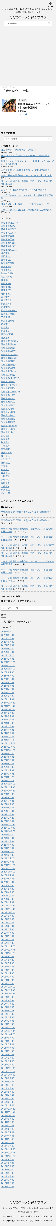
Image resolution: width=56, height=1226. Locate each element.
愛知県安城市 (8, 368)
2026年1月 (7, 659)
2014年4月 (7, 1136)
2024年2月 (7, 736)
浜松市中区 (8, 229)
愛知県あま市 (8, 395)
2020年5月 (7, 889)
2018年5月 (7, 970)
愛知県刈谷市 (8, 422)
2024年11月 (8, 706)
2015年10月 (8, 1075)
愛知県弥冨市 (8, 405)
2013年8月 (7, 1163)
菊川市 (6, 270)
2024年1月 (7, 740)
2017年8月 (7, 1000)
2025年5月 (7, 686)
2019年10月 (8, 912)
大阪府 (5, 476)
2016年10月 (8, 1034)
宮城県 (5, 436)
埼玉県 (5, 456)
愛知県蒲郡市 (9, 365)
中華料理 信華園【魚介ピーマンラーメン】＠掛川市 (26, 175)
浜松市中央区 (9, 223)
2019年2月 (7, 939)
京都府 (5, 480)
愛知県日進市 (8, 375)
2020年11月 (8, 868)
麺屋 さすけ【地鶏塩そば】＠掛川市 (18, 150)
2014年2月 (7, 1142)
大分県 (5, 486)
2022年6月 (7, 804)
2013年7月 (7, 1166)
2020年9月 (7, 875)
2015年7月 (7, 1085)
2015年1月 (7, 1105)
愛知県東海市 (8, 409)
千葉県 (5, 446)
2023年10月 (8, 750)
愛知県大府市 (8, 412)
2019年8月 (7, 919)
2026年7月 (7, 638)
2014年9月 (7, 1119)
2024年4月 (7, 730)
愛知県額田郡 (8, 361)
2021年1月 (7, 862)
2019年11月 (8, 909)
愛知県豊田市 (9, 371)
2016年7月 (7, 1044)
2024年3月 (7, 733)
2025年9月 (7, 672)
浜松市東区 (8, 233)
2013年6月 (7, 1170)
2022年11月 (8, 787)
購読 (3, 615)
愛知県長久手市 (9, 385)
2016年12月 (8, 1027)
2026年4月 (7, 649)
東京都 (5, 449)
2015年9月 (7, 1078)
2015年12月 (8, 1068)
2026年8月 (7, 635)
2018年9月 (7, 956)
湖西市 (5, 253)
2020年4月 (7, 892)
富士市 (5, 297)
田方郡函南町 (9, 321)
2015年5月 (7, 1092)
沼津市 (5, 307)
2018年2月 (7, 980)
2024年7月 (7, 720)
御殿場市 (6, 304)
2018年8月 (7, 960)
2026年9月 (7, 632)
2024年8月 (7, 716)
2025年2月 (7, 696)
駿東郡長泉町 (8, 314)
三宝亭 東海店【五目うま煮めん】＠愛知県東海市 (25, 170)
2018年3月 (7, 977)
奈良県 (5, 469)
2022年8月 (7, 797)
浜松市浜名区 (9, 226)
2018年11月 (8, 950)
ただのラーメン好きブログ (28, 17)
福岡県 (5, 483)
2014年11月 (8, 1112)
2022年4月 (7, 811)
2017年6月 (7, 1007)
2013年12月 (8, 1149)
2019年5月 (7, 929)
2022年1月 (7, 821)
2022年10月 (8, 791)
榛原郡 (5, 280)
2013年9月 (7, 1159)
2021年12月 (8, 824)
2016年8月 (7, 1041)
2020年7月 (7, 882)
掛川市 (6, 266)
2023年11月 (8, 747)
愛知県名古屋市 (10, 392)
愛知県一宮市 (8, 398)
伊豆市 (5, 331)
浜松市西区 (8, 243)
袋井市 (6, 260)
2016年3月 (7, 1058)
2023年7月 (7, 760)
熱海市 (5, 324)
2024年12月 (8, 703)
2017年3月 (7, 1017)
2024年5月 (7, 726)
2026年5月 (7, 645)
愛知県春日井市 (10, 378)
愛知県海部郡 (8, 419)
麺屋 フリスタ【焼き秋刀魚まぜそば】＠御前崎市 (25, 155)
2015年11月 (8, 1071)
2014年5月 (7, 1132)
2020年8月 (7, 879)
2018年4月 (7, 973)
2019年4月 (7, 933)
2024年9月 (7, 713)
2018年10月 (8, 953)
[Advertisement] (28, 56)
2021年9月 (7, 835)
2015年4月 (7, 1095)
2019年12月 (8, 906)
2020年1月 (7, 902)
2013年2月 (7, 1183)
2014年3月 (7, 1139)
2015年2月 (7, 1102)
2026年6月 (7, 642)
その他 (5, 493)
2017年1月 (7, 1024)
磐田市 (6, 256)
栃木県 (5, 442)
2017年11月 (8, 990)
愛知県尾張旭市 (9, 388)
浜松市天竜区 (9, 250)
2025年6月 (7, 682)
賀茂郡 (5, 337)
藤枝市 (6, 287)
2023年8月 (7, 757)
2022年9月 (7, 794)
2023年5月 (7, 767)
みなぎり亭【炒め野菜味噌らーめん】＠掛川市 (24, 190)
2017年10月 (8, 994)
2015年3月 (7, 1098)
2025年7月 (7, 679)
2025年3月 (7, 692)
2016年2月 (7, 1061)
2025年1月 (7, 699)
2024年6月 (7, 723)
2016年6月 (7, 1048)
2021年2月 (7, 858)
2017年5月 (7, 1010)
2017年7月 (7, 1004)
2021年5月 (7, 848)
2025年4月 (7, 689)
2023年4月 (7, 770)
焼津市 (6, 290)
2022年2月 (7, 818)
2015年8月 (7, 1082)
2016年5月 (7, 1051)
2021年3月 (7, 855)
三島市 (5, 317)
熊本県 (5, 490)
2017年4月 (7, 1014)
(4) (26, 114)
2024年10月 (8, 709)
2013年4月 (7, 1176)
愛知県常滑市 (8, 432)
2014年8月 (7, 1122)
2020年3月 (7, 896)
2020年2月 (7, 899)
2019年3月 (7, 936)
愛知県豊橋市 (9, 341)
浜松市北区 (8, 236)
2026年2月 (7, 655)
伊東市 (5, 327)
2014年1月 (7, 1146)
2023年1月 (7, 780)
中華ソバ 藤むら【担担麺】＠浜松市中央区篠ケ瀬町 (26, 210)
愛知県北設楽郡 (9, 354)
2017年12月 (8, 987)
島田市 (6, 283)
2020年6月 (7, 885)
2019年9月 (7, 916)
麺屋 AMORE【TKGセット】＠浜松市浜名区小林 (25, 204)
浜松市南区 (7, 239)
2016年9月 (7, 1038)
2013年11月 (8, 1153)
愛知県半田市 (8, 429)
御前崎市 (7, 273)
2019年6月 (7, 926)
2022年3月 (7, 814)
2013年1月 (7, 1186)
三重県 (5, 466)
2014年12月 (8, 1109)
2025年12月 (8, 662)
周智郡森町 (7, 263)
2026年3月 (7, 652)
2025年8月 (7, 676)
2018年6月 (7, 967)
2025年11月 (8, 665)
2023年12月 (8, 743)
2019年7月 (7, 922)
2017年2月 (7, 1021)
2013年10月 (8, 1156)
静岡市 (6, 294)
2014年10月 (8, 1115)
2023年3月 (7, 774)
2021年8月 (7, 838)
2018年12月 (8, 946)
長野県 (5, 463)
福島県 (5, 439)
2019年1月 (7, 943)
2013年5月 (7, 1173)
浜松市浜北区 (9, 246)
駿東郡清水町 (9, 310)
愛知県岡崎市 (9, 358)
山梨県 (5, 459)
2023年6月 (7, 763)
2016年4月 (7, 1054)
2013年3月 (7, 1180)
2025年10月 (8, 669)
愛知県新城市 (9, 351)
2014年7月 (7, 1125)
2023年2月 (7, 777)
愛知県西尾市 (8, 402)
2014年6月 (7, 1129)
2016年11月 (8, 1031)
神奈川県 (6, 452)
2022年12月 (8, 784)
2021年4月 (7, 851)
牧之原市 (6, 277)
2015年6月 (7, 1088)
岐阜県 (5, 473)
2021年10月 (8, 831)
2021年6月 (7, 845)
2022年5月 (7, 808)
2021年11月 (8, 828)
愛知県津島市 (8, 415)
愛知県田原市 (8, 348)
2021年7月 (7, 841)
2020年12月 (8, 865)
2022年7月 (7, 801)
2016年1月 (7, 1065)
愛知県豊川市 (9, 344)
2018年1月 (7, 983)
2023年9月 (7, 753)
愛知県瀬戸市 (8, 381)
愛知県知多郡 (9, 425)
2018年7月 (7, 963)
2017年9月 (7, 997)
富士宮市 (6, 300)
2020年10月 (8, 872)
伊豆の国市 (7, 334)
